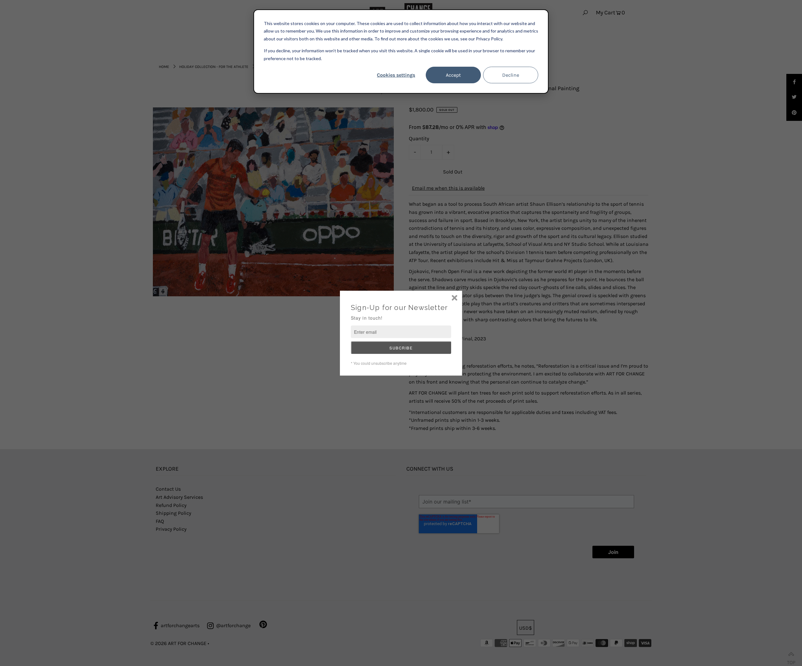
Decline (510, 75)
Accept (453, 75)
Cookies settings (396, 75)
